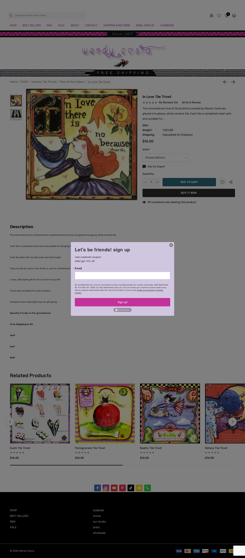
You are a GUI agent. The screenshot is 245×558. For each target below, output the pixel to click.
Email (78, 268)
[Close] (171, 245)
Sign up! (123, 302)
